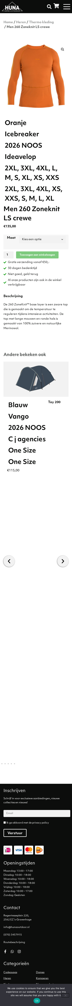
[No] (65, 995)
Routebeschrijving (14, 942)
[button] (49, 6)
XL (50, 199)
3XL (26, 189)
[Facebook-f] (5, 951)
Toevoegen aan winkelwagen (37, 255)
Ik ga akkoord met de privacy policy (27, 823)
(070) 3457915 (12, 935)
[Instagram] (19, 951)
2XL (11, 189)
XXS (11, 199)
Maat (11, 238)
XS (56, 189)
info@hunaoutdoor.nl (16, 927)
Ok (36, 1000)
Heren (21, 22)
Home (8, 22)
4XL (42, 189)
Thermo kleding (41, 22)
